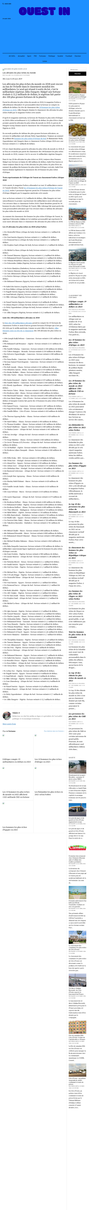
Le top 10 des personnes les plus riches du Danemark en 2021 (77, 508)
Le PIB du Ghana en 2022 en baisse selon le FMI (77, 223)
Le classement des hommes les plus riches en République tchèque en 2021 (77, 552)
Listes (45, 61)
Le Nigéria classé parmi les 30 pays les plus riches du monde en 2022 (77, 264)
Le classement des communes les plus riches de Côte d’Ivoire (77, 947)
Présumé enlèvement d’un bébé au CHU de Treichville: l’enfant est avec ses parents (77, 904)
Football (69, 56)
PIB (35, 56)
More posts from (9, 724)
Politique (51, 56)
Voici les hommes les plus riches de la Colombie (77, 634)
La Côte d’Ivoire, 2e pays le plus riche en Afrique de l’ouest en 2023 (77, 181)
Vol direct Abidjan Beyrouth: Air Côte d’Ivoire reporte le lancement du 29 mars (76, 991)
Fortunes (42, 56)
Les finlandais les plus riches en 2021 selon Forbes (49, 793)
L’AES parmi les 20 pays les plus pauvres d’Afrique (77, 96)
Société (60, 56)
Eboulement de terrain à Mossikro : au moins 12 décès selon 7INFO (77, 777)
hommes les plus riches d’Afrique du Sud (30, 138)
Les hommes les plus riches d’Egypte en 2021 (15, 828)
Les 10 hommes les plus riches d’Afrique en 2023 (48, 760)
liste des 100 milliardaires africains (18, 323)
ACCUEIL (12, 56)
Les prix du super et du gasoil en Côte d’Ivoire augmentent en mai (76, 820)
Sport (29, 56)
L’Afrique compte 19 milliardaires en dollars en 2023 (17, 760)
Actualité (21, 56)
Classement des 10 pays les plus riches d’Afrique (77, 139)
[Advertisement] (44, 35)
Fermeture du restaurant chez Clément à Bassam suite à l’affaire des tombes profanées (77, 859)
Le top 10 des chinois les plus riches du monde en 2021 (77, 676)
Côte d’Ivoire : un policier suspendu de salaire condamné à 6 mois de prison (77, 1081)
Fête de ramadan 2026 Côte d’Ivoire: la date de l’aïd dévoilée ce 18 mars (77, 1037)
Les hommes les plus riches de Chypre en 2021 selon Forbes (76, 595)
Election (78, 56)
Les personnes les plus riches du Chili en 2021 (77, 716)
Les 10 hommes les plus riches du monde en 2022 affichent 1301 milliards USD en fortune (16, 794)
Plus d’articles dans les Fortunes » (54, 731)
